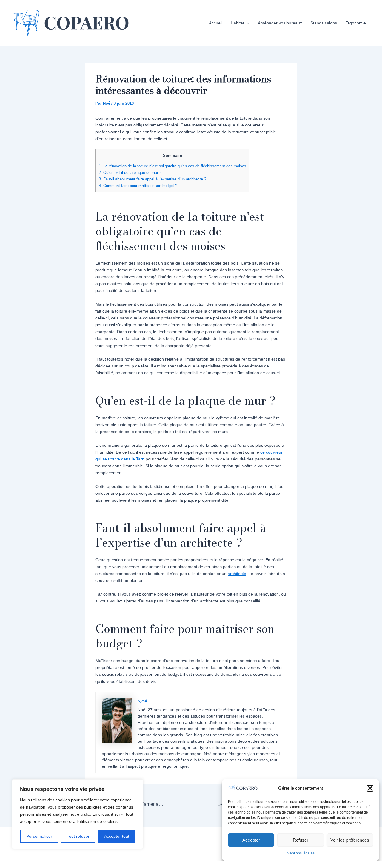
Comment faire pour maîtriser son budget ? (138, 185)
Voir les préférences (349, 839)
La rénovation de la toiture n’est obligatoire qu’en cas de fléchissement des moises (172, 166)
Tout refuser (78, 836)
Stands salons (323, 23)
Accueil (215, 23)
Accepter (251, 839)
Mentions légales (301, 853)
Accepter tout (116, 836)
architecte (237, 573)
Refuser (300, 839)
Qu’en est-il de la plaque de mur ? (130, 172)
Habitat (237, 23)
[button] (370, 788)
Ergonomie (355, 23)
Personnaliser (39, 836)
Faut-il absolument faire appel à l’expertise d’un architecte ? (152, 179)
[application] (246, 23)
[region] (77, 814)
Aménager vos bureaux (280, 23)
